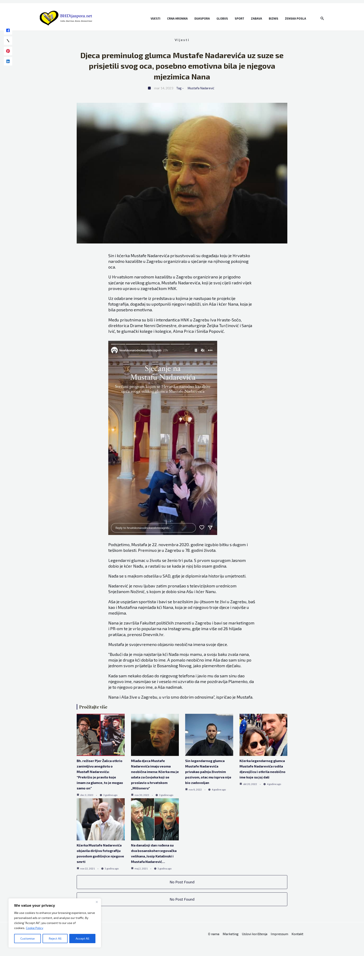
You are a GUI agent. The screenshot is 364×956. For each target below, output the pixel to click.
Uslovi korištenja (254, 934)
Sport (239, 18)
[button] (322, 18)
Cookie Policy (34, 928)
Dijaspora (202, 18)
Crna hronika (177, 18)
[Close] (96, 901)
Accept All (82, 938)
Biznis (273, 18)
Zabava (256, 18)
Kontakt (297, 934)
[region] (54, 923)
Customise (27, 938)
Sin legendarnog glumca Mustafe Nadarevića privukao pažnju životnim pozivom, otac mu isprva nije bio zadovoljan (208, 772)
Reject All (55, 938)
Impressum (279, 934)
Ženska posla (295, 18)
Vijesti (155, 18)
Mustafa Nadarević (200, 88)
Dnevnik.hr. (153, 634)
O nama (213, 934)
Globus (222, 18)
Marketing (230, 934)
